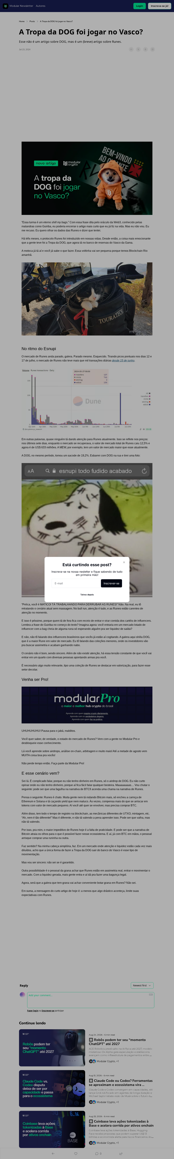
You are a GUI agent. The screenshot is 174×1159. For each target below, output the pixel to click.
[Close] (124, 562)
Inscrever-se (111, 583)
